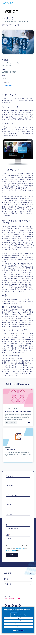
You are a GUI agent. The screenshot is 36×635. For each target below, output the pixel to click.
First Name (9, 476)
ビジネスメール (11, 495)
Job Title (9, 514)
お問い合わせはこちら (12, 598)
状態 (7, 535)
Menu (31, 3)
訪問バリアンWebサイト (10, 25)
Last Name (9, 486)
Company (9, 505)
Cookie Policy (14, 615)
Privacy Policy (22, 615)
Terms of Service (11, 550)
